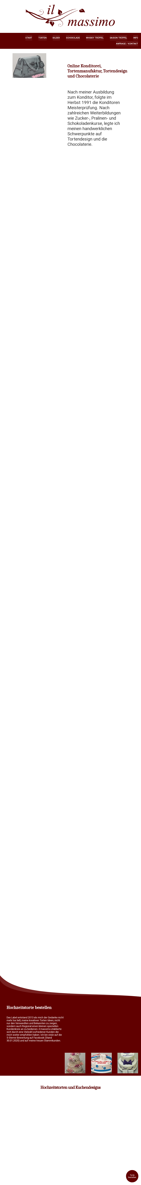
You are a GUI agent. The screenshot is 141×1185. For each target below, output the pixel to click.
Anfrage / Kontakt (127, 44)
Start (28, 38)
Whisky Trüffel (95, 38)
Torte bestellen (132, 1176)
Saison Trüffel (118, 38)
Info (135, 38)
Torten (42, 38)
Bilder (56, 38)
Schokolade (73, 38)
